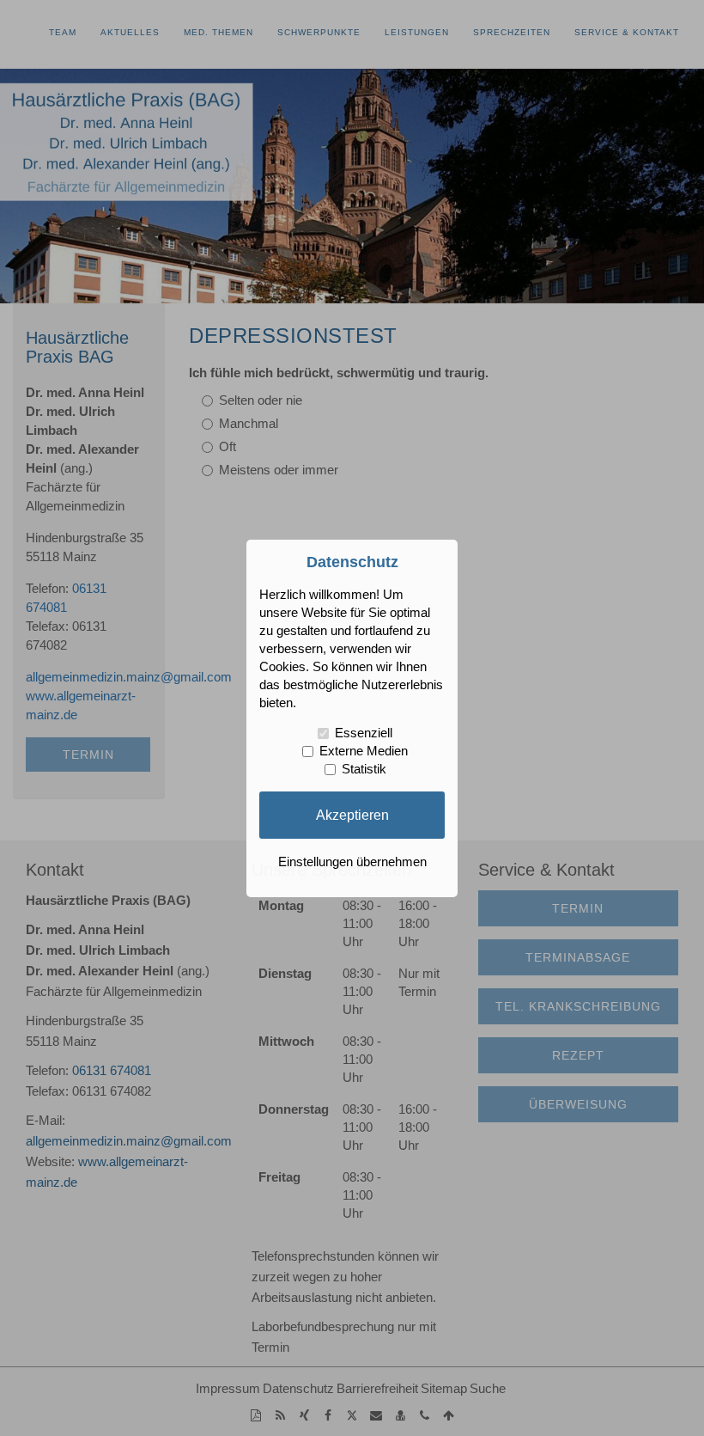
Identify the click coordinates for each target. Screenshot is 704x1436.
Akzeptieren (352, 814)
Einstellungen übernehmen (352, 862)
